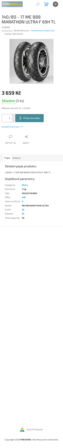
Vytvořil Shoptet (35, 429)
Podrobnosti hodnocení (42, 30)
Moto (25, 185)
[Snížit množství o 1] (13, 120)
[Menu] (55, 4)
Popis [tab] (7, 158)
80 (23, 209)
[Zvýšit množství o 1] (13, 116)
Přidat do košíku (31, 118)
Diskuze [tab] (16, 158)
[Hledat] (37, 4)
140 (23, 197)
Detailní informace (11, 127)
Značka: (14, 34)
